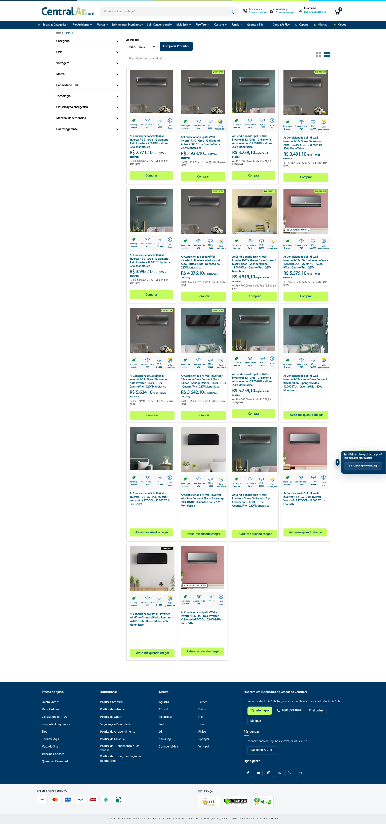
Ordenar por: (132, 40)
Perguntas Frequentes (56, 724)
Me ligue (255, 721)
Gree (201, 724)
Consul (163, 709)
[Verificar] (235, 801)
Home (59, 33)
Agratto (164, 702)
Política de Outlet (111, 717)
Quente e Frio (255, 24)
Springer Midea (168, 746)
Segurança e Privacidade (115, 724)
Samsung (165, 739)
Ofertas (322, 24)
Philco (202, 731)
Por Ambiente (81, 24)
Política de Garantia (112, 739)
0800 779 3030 (291, 710)
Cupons (303, 24)
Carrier (202, 702)
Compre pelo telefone (258, 12)
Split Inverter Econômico (126, 24)
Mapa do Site (50, 746)
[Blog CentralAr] (300, 773)
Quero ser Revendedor (56, 761)
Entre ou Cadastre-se (315, 12)
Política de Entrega (112, 709)
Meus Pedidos (50, 709)
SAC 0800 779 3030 (262, 750)
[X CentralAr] (289, 773)
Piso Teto (201, 24)
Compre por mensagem (285, 12)
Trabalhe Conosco (53, 754)
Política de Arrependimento (118, 731)
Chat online (316, 710)
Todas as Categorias (55, 24)
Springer (203, 739)
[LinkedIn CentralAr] (279, 773)
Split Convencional (158, 24)
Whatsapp (262, 710)
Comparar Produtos (176, 46)
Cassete (219, 24)
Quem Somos (51, 702)
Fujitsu (163, 724)
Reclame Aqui (50, 739)
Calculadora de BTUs (54, 717)
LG (160, 731)
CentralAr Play (281, 24)
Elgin (201, 717)
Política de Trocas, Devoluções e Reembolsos (120, 759)
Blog (44, 731)
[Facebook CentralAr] (248, 773)
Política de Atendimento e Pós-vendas (120, 748)
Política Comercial (111, 702)
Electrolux (165, 717)
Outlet (342, 24)
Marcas (101, 24)
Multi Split (182, 24)
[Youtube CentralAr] (258, 773)
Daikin (202, 709)
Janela (235, 24)
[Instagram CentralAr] (269, 773)
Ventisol (203, 746)
